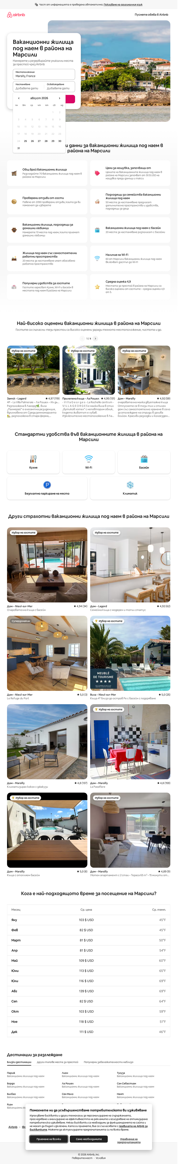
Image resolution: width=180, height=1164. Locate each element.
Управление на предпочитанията (128, 1141)
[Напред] (95, 338)
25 (25, 141)
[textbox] (28, 88)
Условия (101, 1158)
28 (46, 141)
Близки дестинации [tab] (19, 1062)
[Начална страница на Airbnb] (16, 14)
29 (53, 141)
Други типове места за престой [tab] (57, 1062)
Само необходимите (89, 1139)
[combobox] (44, 76)
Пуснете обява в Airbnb (151, 14)
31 (18, 148)
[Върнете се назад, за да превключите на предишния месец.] (19, 98)
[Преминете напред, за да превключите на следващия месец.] (59, 98)
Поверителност (82, 1158)
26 (32, 141)
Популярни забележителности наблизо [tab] (108, 1062)
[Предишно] (82, 338)
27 (39, 141)
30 (59, 141)
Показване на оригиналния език (123, 4)
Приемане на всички (48, 1139)
